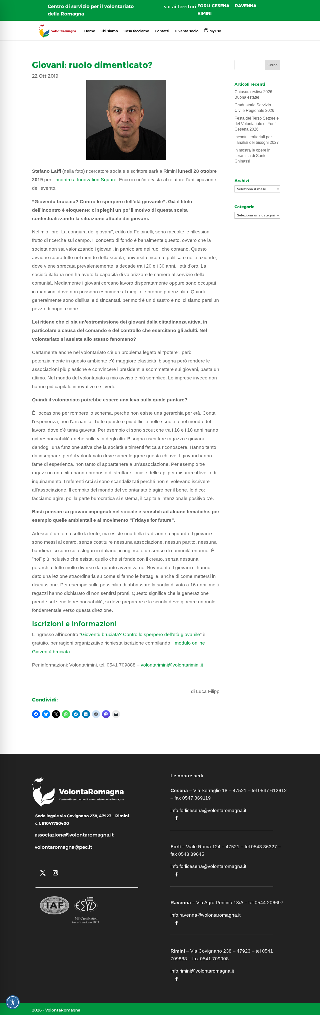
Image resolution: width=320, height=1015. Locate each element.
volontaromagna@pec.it (63, 847)
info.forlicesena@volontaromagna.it (208, 810)
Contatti (162, 31)
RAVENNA (245, 6)
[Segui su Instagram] (55, 873)
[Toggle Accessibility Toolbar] (12, 1002)
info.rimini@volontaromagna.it (202, 971)
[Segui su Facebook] (176, 818)
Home (89, 31)
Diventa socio (186, 31)
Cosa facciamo (136, 31)
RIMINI (205, 13)
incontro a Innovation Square (85, 179)
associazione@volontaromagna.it (74, 835)
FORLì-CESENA (214, 6)
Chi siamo (109, 31)
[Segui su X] (43, 873)
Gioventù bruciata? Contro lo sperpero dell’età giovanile (140, 634)
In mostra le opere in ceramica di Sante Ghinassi (252, 156)
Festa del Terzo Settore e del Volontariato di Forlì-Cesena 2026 (256, 124)
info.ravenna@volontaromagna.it (205, 915)
